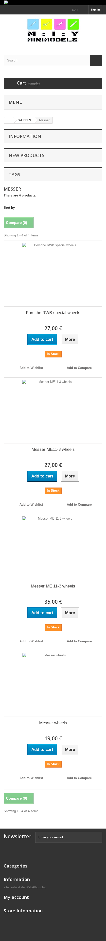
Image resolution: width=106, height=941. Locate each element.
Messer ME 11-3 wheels (53, 586)
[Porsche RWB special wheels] (53, 273)
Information (25, 136)
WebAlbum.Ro (36, 887)
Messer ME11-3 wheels (53, 449)
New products (26, 155)
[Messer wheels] (53, 683)
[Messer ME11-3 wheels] (53, 410)
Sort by (9, 207)
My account (16, 897)
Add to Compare (79, 368)
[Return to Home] (9, 120)
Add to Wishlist (30, 368)
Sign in (95, 9)
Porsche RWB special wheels (53, 312)
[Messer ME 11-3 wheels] (53, 547)
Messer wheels (53, 723)
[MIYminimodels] (53, 30)
